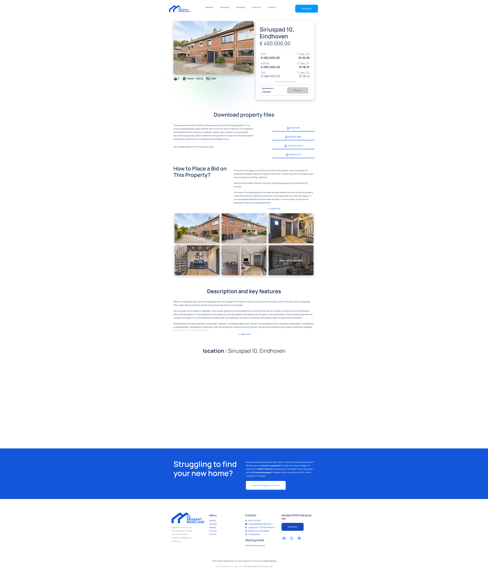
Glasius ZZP (267, 566)
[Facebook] (284, 538)
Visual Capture (269, 561)
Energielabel (295, 136)
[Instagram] (291, 538)
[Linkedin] (299, 538)
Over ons (256, 7)
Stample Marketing (251, 566)
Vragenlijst (294, 154)
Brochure (294, 128)
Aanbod (209, 7)
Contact (272, 7)
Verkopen (241, 7)
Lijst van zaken (294, 145)
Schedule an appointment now (265, 485)
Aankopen (224, 7)
